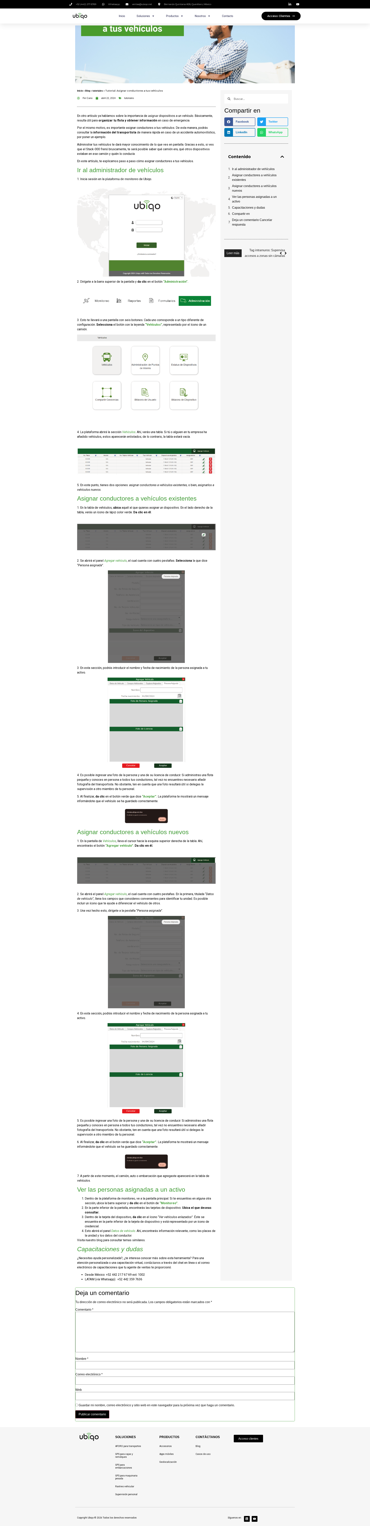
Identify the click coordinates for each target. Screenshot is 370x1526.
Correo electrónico (89, 1374)
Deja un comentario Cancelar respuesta (252, 222)
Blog (87, 90)
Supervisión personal (126, 1494)
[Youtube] (254, 1519)
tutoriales (97, 90)
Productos (172, 16)
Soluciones (143, 16)
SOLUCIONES (125, 1437)
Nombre (81, 1358)
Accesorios (165, 1446)
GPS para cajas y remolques (124, 1455)
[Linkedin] (247, 1519)
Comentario (84, 1309)
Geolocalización (168, 1462)
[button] (239, 121)
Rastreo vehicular (124, 1486)
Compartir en (241, 213)
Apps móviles (166, 1454)
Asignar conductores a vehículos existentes (254, 177)
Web (78, 1389)
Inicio (122, 16)
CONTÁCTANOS (208, 1437)
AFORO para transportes (128, 1446)
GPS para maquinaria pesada (126, 1477)
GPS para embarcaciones (123, 1466)
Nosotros (200, 16)
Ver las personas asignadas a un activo (254, 199)
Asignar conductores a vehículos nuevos (254, 188)
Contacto (227, 16)
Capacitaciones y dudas (248, 207)
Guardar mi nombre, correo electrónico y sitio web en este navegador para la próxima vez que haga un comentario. (157, 1405)
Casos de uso (203, 1454)
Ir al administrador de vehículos (253, 169)
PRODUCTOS (169, 1437)
